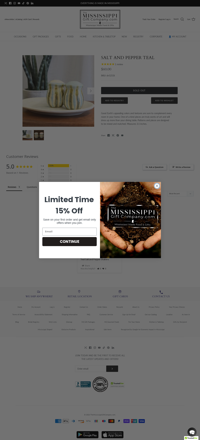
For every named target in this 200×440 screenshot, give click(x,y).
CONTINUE (69, 241)
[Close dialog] (157, 186)
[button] (192, 432)
